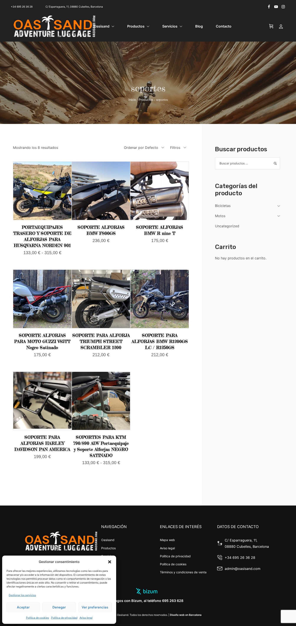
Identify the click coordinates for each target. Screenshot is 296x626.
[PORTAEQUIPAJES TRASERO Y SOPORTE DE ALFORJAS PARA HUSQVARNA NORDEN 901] (42, 191)
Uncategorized (227, 226)
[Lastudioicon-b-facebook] (269, 7)
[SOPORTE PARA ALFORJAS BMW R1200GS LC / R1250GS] (159, 299)
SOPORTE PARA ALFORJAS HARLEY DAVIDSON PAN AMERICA (42, 443)
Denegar (59, 607)
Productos (146, 99)
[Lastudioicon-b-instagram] (283, 7)
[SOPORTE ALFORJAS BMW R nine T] (159, 191)
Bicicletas (223, 205)
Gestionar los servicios (22, 595)
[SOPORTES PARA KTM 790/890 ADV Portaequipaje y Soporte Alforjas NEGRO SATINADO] (101, 401)
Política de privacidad (64, 617)
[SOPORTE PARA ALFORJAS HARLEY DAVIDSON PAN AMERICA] (42, 401)
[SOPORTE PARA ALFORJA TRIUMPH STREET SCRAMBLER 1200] (101, 299)
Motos (220, 216)
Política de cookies (37, 617)
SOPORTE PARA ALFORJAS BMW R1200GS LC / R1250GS (160, 341)
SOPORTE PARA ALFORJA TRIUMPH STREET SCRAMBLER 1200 (101, 341)
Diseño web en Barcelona (186, 614)
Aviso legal (86, 617)
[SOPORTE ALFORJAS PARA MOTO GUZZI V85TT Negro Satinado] (42, 299)
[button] (109, 562)
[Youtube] (276, 7)
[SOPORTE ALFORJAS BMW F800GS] (101, 191)
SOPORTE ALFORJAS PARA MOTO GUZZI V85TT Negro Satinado (42, 341)
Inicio (132, 99)
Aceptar (23, 607)
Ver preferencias (95, 607)
